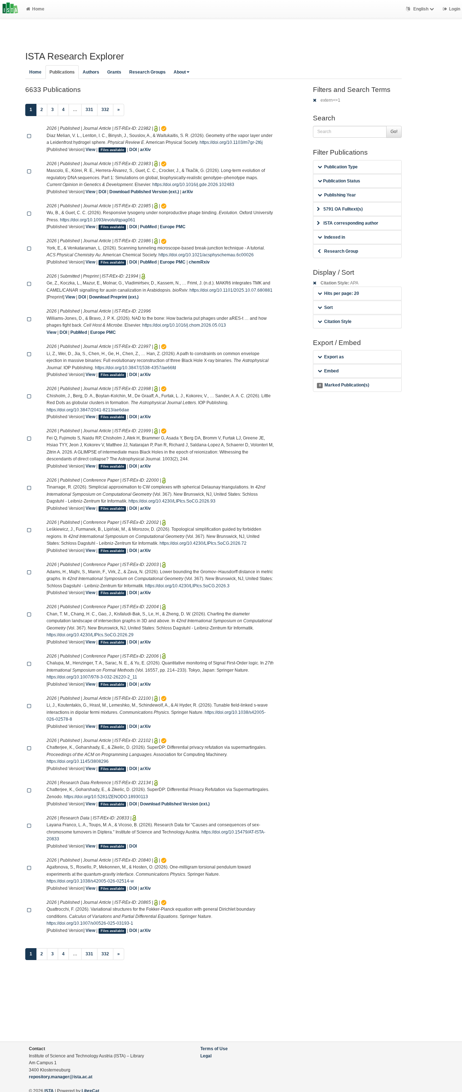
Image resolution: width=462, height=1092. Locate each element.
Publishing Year (340, 195)
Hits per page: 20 (341, 293)
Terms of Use (214, 1048)
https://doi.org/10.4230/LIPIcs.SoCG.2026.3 (187, 585)
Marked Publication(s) (344, 385)
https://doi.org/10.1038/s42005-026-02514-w (90, 881)
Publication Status (341, 181)
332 (105, 109)
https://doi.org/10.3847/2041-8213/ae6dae (88, 409)
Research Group (341, 251)
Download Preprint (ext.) (114, 297)
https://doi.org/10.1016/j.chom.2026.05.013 (184, 325)
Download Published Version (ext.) (144, 191)
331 (89, 109)
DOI (133, 149)
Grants (114, 72)
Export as (334, 356)
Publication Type (341, 166)
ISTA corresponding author (350, 223)
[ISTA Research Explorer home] (10, 9)
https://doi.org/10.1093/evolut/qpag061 (97, 219)
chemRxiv (199, 262)
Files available (112, 150)
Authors (91, 72)
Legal (206, 1055)
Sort (328, 307)
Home (38, 9)
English (421, 9)
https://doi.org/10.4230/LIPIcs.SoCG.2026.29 (90, 634)
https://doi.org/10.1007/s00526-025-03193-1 (90, 923)
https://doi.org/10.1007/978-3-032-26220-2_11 (92, 677)
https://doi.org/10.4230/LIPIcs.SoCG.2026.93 (171, 501)
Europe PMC (173, 226)
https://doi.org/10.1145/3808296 (78, 761)
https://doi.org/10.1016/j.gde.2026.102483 (193, 184)
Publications (62, 72)
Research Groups (147, 72)
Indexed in (334, 237)
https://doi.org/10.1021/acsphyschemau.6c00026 (206, 254)
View (90, 149)
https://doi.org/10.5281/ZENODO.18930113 (106, 796)
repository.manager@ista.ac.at (60, 1076)
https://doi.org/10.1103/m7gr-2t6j (231, 142)
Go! (394, 131)
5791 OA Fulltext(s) (343, 209)
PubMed (148, 226)
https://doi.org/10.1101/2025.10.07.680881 (231, 290)
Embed (331, 370)
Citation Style (338, 321)
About (180, 72)
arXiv (145, 149)
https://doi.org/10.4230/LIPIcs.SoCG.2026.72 (203, 543)
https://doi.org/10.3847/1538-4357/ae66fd (135, 367)
